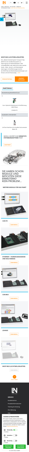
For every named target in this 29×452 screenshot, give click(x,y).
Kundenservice (12, 400)
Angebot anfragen (21, 79)
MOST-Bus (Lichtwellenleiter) (18, 8)
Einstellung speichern (8, 446)
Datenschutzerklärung (12, 426)
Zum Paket (7, 145)
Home (2, 6)
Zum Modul (14, 225)
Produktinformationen (14, 403)
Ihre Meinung (12, 410)
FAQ (9, 413)
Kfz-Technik (12, 6)
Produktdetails (7, 79)
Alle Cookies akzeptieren (20, 446)
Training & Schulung (14, 407)
